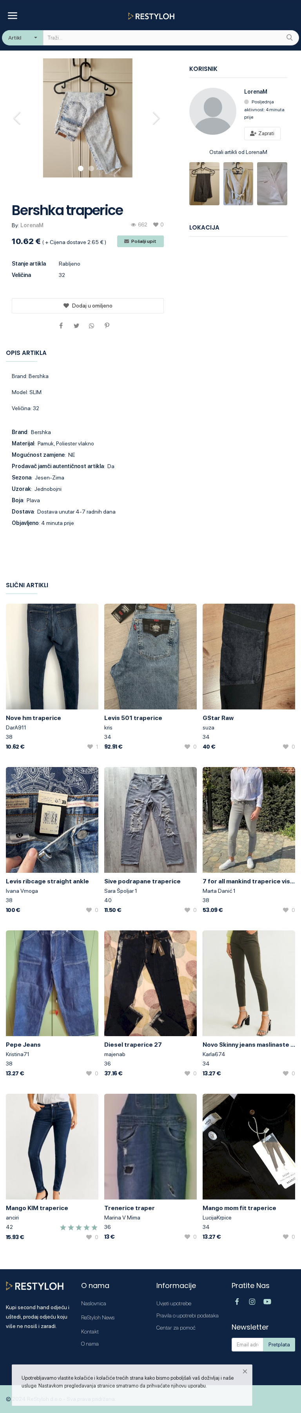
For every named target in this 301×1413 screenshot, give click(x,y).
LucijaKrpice (217, 1217)
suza (208, 727)
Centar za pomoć (176, 1327)
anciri (12, 1217)
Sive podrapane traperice (142, 881)
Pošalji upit (143, 241)
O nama (90, 1344)
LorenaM (32, 225)
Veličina (21, 275)
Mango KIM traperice (37, 1208)
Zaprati (265, 133)
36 (107, 1063)
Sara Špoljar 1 (120, 891)
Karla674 (214, 1054)
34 (107, 737)
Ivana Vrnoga (22, 891)
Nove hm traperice (33, 718)
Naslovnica (93, 1303)
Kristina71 (17, 1054)
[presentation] (18, 118)
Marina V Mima (122, 1217)
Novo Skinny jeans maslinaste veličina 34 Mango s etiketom (249, 1044)
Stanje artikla (29, 264)
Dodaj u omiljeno (92, 305)
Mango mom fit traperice (239, 1208)
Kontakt (90, 1331)
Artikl (14, 37)
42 (9, 1227)
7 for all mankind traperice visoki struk (249, 881)
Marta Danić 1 (219, 891)
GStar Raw (218, 718)
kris (108, 727)
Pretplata (279, 1344)
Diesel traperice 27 (133, 1044)
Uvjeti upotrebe (173, 1303)
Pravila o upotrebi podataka (187, 1315)
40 (108, 900)
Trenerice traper (129, 1208)
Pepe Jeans (23, 1044)
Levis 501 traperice (133, 718)
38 (9, 737)
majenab (114, 1054)
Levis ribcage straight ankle (47, 881)
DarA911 (16, 727)
